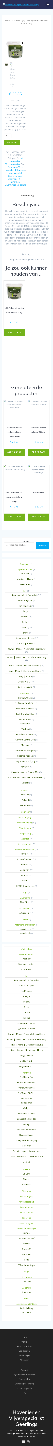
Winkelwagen (25, 1355)
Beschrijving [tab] (27, 195)
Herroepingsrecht (24, 1388)
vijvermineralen (12, 184)
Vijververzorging (18, 20)
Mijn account (24, 1351)
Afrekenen (24, 1360)
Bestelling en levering (24, 1383)
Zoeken (26, 540)
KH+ (21, 179)
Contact (24, 1370)
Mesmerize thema (26, 1436)
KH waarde (20, 170)
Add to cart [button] (14, 332)
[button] (22, 43)
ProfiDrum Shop (24, 1346)
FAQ (24, 1392)
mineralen (15, 182)
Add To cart (12, 142)
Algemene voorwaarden (24, 1374)
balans (23, 184)
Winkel (24, 1341)
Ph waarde (12, 167)
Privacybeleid (24, 1379)
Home (7, 20)
